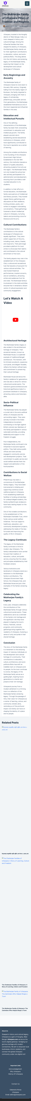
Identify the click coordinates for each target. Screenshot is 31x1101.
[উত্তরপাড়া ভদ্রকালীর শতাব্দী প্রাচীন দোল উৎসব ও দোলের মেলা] (15, 788)
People (26, 26)
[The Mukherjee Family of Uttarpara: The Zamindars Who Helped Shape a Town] (15, 998)
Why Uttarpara (15, 1071)
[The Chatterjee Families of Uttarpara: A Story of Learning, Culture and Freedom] (15, 919)
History (21, 26)
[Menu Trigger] (27, 3)
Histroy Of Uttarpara (15, 1074)
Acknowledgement (15, 1069)
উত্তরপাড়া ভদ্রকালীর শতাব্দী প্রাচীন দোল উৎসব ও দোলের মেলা (15, 853)
